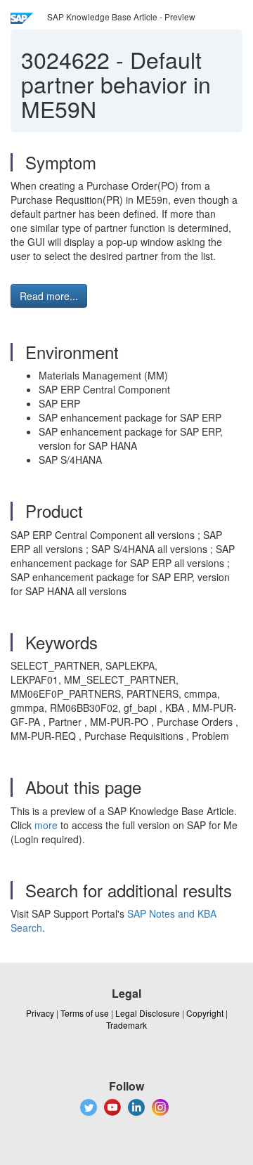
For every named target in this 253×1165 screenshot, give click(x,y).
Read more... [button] (49, 296)
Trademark (126, 1025)
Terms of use (84, 1013)
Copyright (204, 1013)
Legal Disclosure (147, 1013)
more (46, 825)
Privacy (40, 1013)
